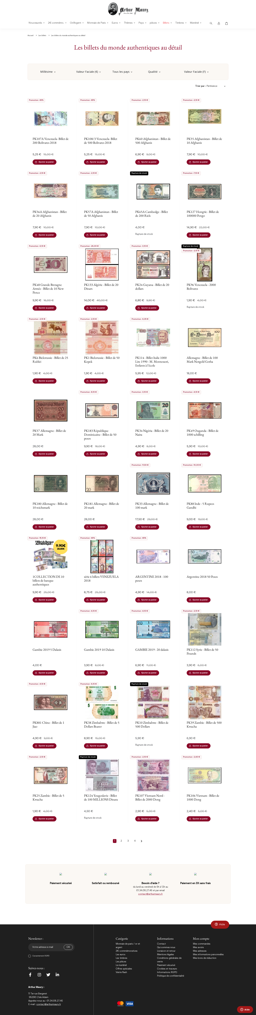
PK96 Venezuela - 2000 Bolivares (201, 287)
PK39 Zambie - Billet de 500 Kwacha (204, 724)
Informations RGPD (167, 972)
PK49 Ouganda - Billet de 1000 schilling (203, 433)
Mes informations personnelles (208, 955)
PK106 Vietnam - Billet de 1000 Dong (203, 797)
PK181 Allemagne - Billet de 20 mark (101, 505)
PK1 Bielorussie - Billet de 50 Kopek (102, 360)
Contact (161, 944)
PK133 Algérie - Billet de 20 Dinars (101, 287)
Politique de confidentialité (170, 976)
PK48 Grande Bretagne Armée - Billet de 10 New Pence (48, 289)
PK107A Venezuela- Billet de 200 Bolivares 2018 (51, 141)
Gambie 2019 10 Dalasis (99, 649)
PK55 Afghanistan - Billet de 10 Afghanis (204, 141)
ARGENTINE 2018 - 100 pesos (151, 578)
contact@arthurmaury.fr (150, 894)
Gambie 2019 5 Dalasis (47, 649)
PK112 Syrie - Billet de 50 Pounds (202, 651)
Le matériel (121, 965)
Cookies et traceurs (167, 969)
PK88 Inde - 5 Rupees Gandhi (200, 505)
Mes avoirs (198, 947)
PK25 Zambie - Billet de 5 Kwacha (48, 797)
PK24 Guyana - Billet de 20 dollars (152, 287)
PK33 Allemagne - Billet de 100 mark (152, 505)
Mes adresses (200, 951)
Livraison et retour (166, 951)
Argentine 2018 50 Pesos (202, 576)
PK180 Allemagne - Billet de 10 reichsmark (50, 505)
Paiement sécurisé (166, 965)
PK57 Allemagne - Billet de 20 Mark (49, 433)
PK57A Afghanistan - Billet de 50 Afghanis (101, 214)
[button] (220, 925)
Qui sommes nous (166, 947)
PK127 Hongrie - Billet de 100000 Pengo (203, 214)
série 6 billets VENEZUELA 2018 (101, 578)
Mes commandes (201, 944)
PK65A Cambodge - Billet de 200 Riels (151, 214)
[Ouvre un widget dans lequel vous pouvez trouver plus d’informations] (245, 1010)
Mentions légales (165, 955)
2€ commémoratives (126, 951)
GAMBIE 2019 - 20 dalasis (151, 649)
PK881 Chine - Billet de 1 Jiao (48, 724)
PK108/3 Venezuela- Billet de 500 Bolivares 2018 (100, 141)
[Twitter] (48, 975)
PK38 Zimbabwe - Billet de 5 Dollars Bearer (101, 724)
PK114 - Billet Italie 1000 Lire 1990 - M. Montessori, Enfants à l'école (152, 362)
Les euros (120, 955)
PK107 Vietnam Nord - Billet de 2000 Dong (150, 797)
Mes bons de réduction (204, 958)
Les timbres (121, 958)
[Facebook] (30, 975)
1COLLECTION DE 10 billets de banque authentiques (48, 580)
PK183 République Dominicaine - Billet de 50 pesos (100, 435)
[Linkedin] (57, 975)
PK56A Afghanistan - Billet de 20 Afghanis (50, 214)
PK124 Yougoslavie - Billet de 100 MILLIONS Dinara (101, 797)
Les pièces (121, 962)
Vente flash (121, 972)
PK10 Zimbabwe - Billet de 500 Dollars (151, 724)
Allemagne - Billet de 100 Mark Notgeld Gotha (202, 360)
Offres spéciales (124, 969)
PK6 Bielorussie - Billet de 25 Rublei (50, 360)
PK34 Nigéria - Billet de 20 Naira (151, 433)
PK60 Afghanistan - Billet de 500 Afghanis (153, 141)
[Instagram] (39, 975)
